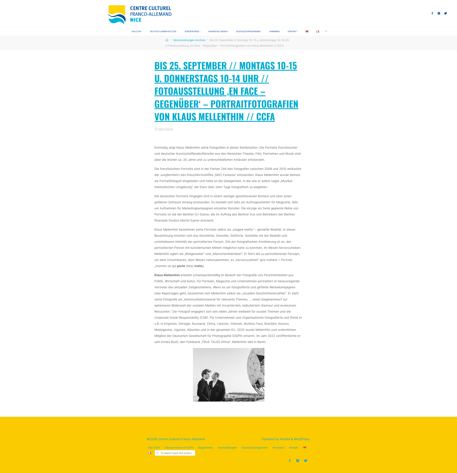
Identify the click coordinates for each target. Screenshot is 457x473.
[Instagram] (439, 13)
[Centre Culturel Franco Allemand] (140, 13)
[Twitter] (445, 13)
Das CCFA (154, 447)
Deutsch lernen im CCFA (179, 447)
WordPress (301, 439)
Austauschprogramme (255, 447)
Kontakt (293, 447)
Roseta (284, 439)
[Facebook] (432, 13)
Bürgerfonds (205, 447)
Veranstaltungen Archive (189, 40)
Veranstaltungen (227, 447)
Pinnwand (278, 447)
